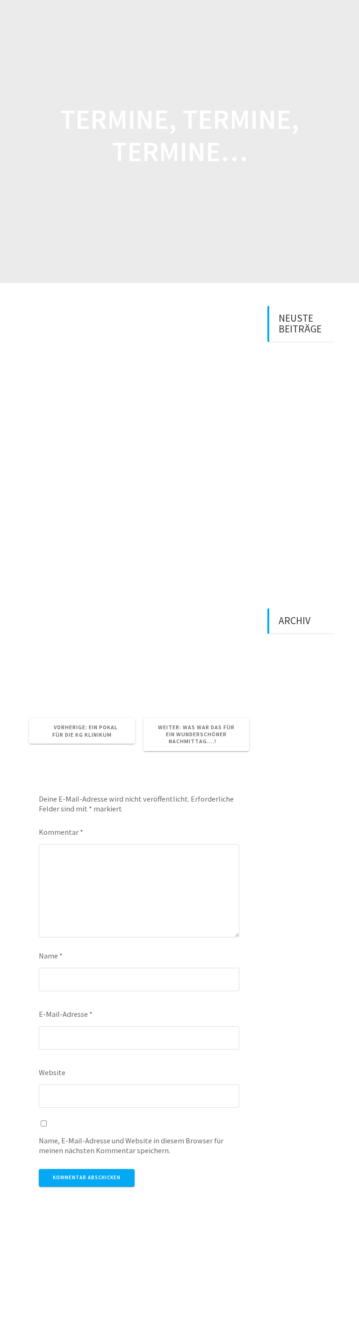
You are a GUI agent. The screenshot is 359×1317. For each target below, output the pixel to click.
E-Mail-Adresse (66, 1014)
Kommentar (61, 832)
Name (51, 955)
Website (52, 1072)
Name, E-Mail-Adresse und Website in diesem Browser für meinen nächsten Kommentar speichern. (131, 1145)
